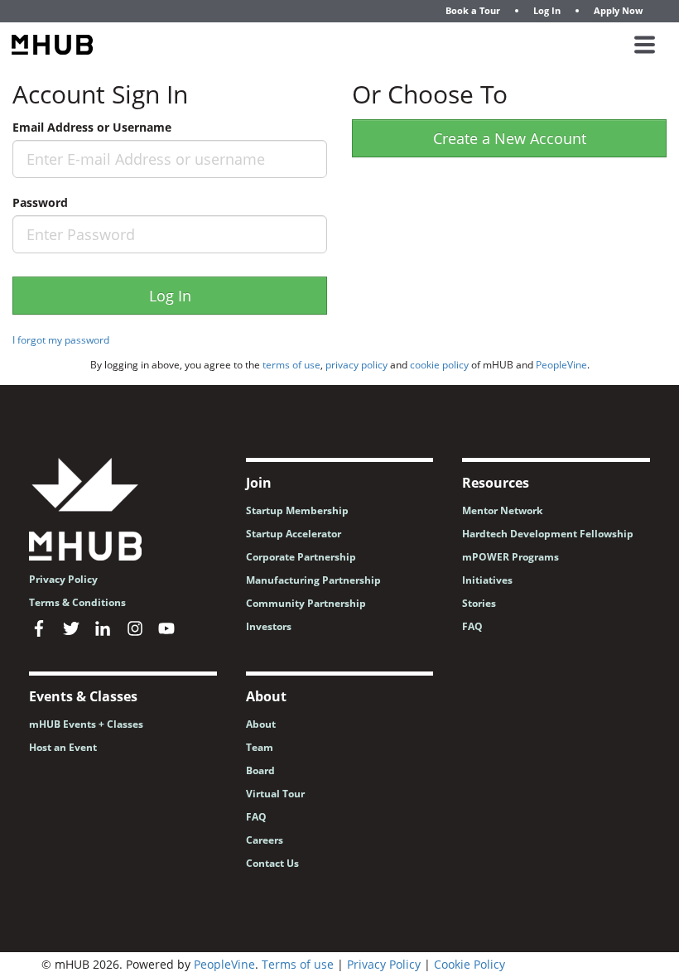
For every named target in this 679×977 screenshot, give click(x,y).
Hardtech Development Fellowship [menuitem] (547, 534)
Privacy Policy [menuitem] (63, 579)
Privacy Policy (384, 964)
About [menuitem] (261, 724)
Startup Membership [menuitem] (297, 510)
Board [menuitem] (260, 770)
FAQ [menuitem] (472, 626)
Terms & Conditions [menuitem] (77, 602)
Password (40, 202)
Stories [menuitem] (479, 603)
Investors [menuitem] (268, 626)
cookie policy (439, 364)
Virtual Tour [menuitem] (275, 794)
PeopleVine (561, 364)
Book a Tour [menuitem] (472, 10)
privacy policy (356, 364)
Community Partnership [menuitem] (306, 603)
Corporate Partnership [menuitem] (301, 557)
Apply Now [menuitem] (618, 10)
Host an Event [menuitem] (63, 747)
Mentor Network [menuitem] (502, 510)
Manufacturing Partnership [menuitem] (313, 580)
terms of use (291, 364)
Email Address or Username (91, 127)
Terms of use (298, 964)
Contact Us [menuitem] (272, 863)
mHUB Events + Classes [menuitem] (86, 724)
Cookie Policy (469, 964)
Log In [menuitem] (547, 10)
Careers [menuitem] (264, 840)
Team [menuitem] (259, 747)
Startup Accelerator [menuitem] (293, 534)
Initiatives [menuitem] (487, 580)
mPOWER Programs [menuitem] (510, 557)
